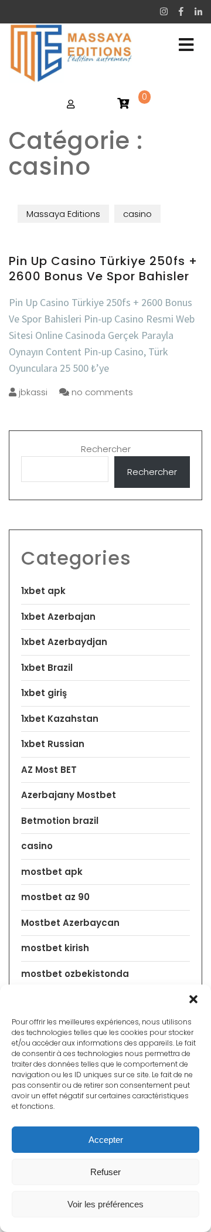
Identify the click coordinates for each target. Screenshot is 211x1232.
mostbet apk (52, 872)
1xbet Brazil (47, 667)
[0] (123, 104)
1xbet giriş (44, 693)
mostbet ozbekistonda (75, 974)
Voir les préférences (105, 1204)
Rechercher (106, 449)
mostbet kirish (55, 948)
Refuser (105, 1172)
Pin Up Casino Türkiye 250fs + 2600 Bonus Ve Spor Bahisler (103, 268)
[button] (193, 999)
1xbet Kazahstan (59, 718)
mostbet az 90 (55, 897)
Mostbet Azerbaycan (70, 923)
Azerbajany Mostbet (68, 795)
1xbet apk (43, 591)
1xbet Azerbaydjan (64, 642)
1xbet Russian (52, 744)
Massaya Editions (63, 214)
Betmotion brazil (59, 820)
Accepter (106, 1140)
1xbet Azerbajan (58, 616)
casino (137, 214)
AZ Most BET (49, 769)
